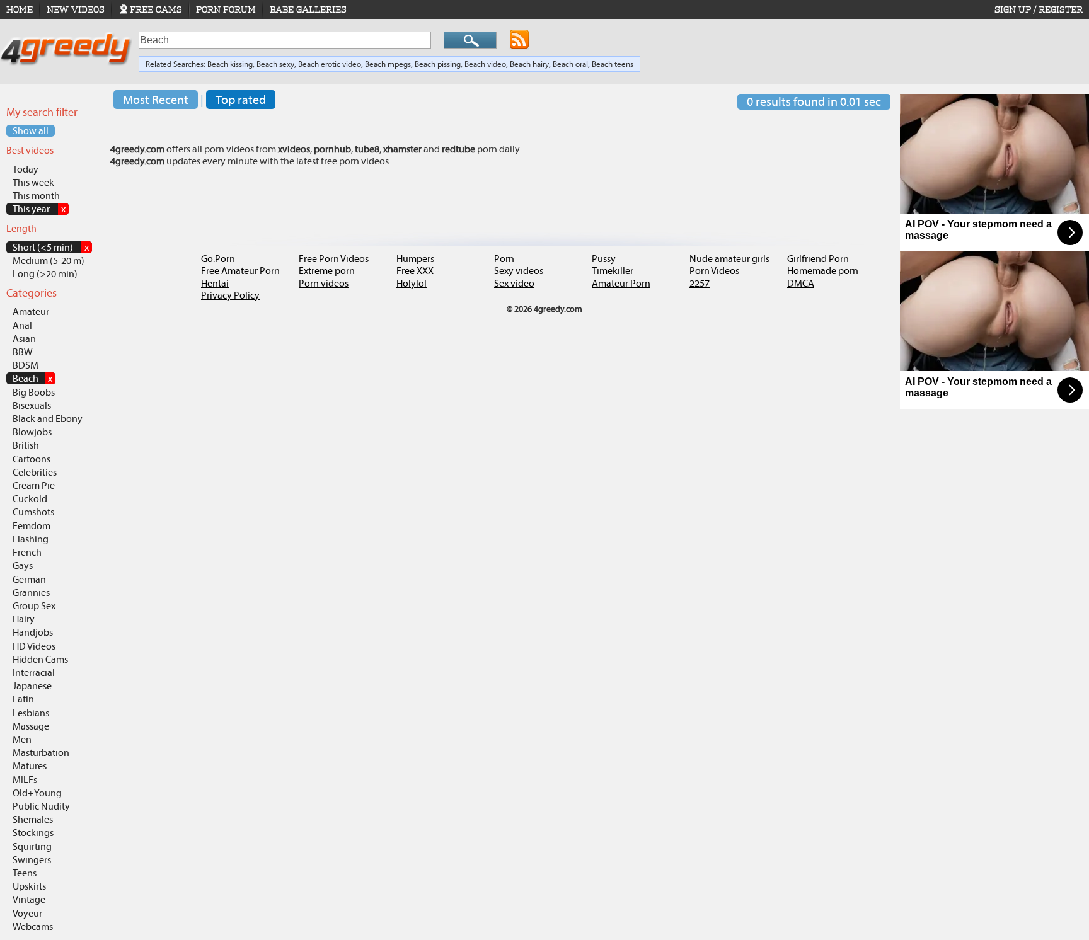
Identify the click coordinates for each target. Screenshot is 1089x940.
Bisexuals (32, 405)
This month (36, 196)
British (26, 445)
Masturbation (41, 753)
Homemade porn (822, 271)
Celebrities (35, 472)
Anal (22, 325)
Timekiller (612, 271)
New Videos (76, 9)
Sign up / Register (1038, 9)
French (27, 552)
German (29, 579)
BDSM (25, 365)
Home (19, 9)
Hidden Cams (40, 659)
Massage (31, 726)
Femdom (31, 526)
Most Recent (155, 99)
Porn (504, 259)
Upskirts (29, 886)
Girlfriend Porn (818, 259)
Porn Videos (714, 271)
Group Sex (34, 606)
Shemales (33, 819)
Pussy (604, 259)
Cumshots (33, 512)
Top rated (241, 99)
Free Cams (156, 9)
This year (39, 209)
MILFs (25, 780)
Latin (23, 699)
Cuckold (30, 499)
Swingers (32, 860)
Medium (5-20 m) (48, 261)
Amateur (31, 312)
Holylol (411, 283)
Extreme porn (327, 271)
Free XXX (415, 271)
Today (25, 169)
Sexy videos (518, 271)
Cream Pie (34, 485)
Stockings (33, 833)
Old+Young (37, 793)
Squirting (32, 846)
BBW (23, 352)
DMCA (800, 283)
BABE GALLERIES (308, 9)
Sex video (514, 283)
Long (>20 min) (45, 274)
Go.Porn (218, 259)
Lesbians (31, 713)
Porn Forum (226, 9)
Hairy (24, 619)
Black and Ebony (48, 419)
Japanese (32, 686)
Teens (25, 873)
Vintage (29, 899)
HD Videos (34, 646)
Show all (31, 131)
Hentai (215, 283)
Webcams (33, 926)
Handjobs (33, 632)
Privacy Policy (230, 295)
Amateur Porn (621, 283)
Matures (30, 766)
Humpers (415, 259)
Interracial (34, 673)
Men (22, 739)
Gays (23, 565)
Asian (24, 339)
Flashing (31, 539)
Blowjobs (32, 432)
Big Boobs (34, 392)
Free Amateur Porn (240, 271)
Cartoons (31, 459)
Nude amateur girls (729, 259)
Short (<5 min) (51, 247)
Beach (32, 378)
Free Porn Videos (334, 259)
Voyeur (27, 913)
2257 (699, 283)
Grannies (31, 593)
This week (33, 182)
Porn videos (324, 283)
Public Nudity (41, 806)
